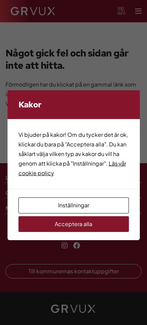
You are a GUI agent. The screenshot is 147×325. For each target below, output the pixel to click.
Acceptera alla (73, 224)
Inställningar (73, 205)
